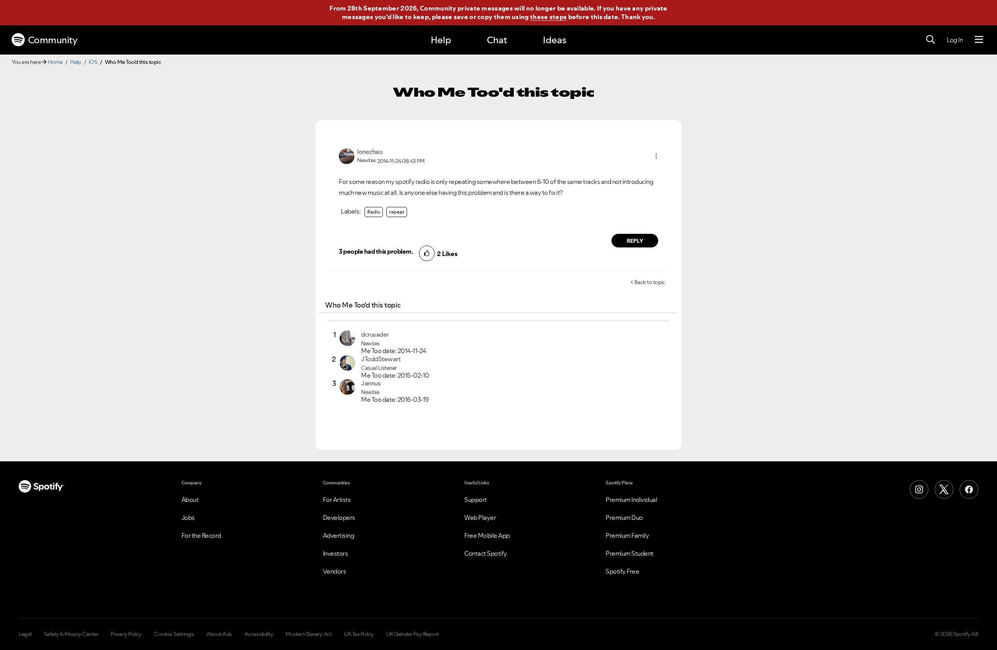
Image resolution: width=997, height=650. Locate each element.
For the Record (201, 535)
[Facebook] (969, 489)
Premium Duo (624, 517)
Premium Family (627, 535)
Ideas (554, 40)
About (190, 499)
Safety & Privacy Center (71, 634)
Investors (335, 553)
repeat (396, 211)
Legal (25, 634)
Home (55, 62)
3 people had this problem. (376, 251)
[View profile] (346, 155)
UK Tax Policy (359, 634)
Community (53, 40)
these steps (548, 16)
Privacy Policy (126, 634)
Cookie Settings (174, 634)
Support (475, 499)
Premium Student (630, 553)
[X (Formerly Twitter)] (944, 489)
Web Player (480, 517)
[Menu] (978, 39)
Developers (339, 517)
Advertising (338, 535)
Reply (635, 241)
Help (441, 40)
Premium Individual (631, 499)
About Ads (219, 634)
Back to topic (649, 282)
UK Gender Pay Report (412, 634)
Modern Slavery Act (308, 634)
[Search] (930, 40)
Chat (497, 40)
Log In (955, 39)
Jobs (188, 517)
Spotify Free (622, 571)
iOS (93, 62)
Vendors (334, 571)
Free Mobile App (487, 535)
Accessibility (259, 634)
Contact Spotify (485, 553)
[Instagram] (919, 489)
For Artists (337, 499)
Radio (373, 211)
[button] (656, 156)
